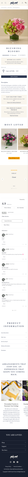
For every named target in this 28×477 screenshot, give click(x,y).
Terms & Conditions (17, 466)
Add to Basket (14, 76)
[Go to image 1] (13, 43)
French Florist (3, 7)
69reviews (14, 55)
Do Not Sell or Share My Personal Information (13, 469)
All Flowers (10, 7)
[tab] (8, 207)
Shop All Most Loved (14, 158)
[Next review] (25, 179)
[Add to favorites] (16, 130)
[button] (4, 242)
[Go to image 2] (15, 43)
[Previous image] (2, 27)
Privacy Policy (8, 466)
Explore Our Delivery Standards (14, 102)
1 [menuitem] (12, 310)
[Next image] (26, 27)
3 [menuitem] (15, 310)
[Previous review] (2, 179)
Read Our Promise (14, 115)
